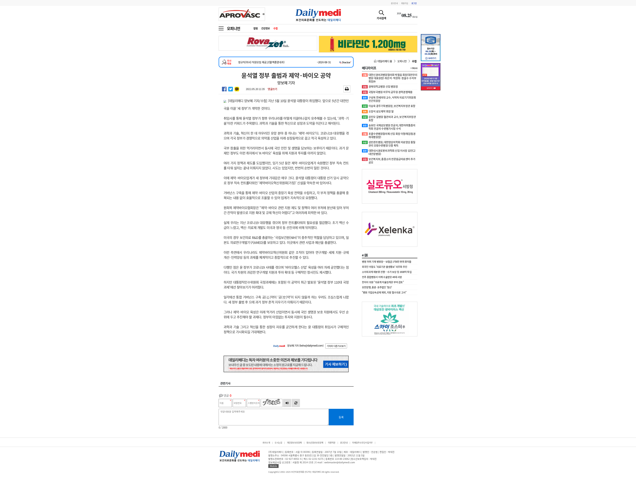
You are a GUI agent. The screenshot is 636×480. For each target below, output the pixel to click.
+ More (413, 68)
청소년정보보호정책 (314, 442)
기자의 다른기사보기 (336, 346)
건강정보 (265, 28)
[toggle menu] (221, 27)
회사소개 (266, 442)
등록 (341, 417)
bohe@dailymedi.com (311, 345)
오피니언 (233, 28)
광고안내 (394, 3)
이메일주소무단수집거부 (362, 442)
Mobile (273, 466)
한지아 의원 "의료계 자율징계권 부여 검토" (383, 282)
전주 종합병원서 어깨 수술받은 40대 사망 (382, 277)
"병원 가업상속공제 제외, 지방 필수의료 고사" (384, 292)
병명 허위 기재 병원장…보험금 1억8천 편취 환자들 (386, 261)
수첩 (275, 28)
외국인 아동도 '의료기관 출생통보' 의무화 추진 (384, 267)
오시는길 (278, 442)
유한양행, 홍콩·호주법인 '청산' (377, 287)
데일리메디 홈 (384, 61)
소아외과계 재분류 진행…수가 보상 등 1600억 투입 (387, 272)
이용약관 (331, 442)
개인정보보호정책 (294, 442)
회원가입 (404, 3)
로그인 (414, 3)
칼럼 (255, 28)
